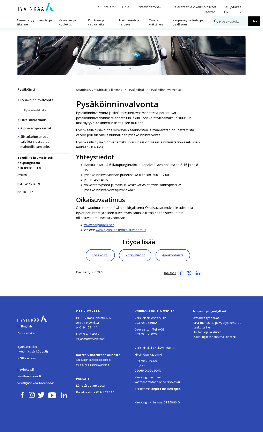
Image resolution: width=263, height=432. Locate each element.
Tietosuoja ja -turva (207, 332)
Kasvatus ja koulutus (67, 22)
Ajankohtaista (172, 255)
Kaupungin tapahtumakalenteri (214, 337)
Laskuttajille (201, 327)
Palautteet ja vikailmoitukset (194, 7)
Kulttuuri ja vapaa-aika (96, 22)
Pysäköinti (26, 89)
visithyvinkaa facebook (35, 383)
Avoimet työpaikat (206, 318)
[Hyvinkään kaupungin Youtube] (52, 394)
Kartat (210, 12)
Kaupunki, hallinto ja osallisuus (188, 22)
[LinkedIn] (198, 273)
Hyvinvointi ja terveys (129, 22)
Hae (254, 21)
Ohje (125, 7)
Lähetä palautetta (90, 385)
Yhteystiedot (135, 255)
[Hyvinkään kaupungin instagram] (32, 394)
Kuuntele (104, 7)
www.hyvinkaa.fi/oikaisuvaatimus (121, 230)
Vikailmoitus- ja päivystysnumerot (217, 322)
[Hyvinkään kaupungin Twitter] (41, 394)
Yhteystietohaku (151, 7)
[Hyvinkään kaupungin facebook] (22, 394)
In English (24, 326)
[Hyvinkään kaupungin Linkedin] (64, 394)
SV (239, 12)
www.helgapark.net (99, 225)
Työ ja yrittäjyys (156, 22)
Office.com (27, 358)
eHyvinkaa (233, 7)
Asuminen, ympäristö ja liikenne (34, 22)
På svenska (26, 333)
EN (226, 12)
